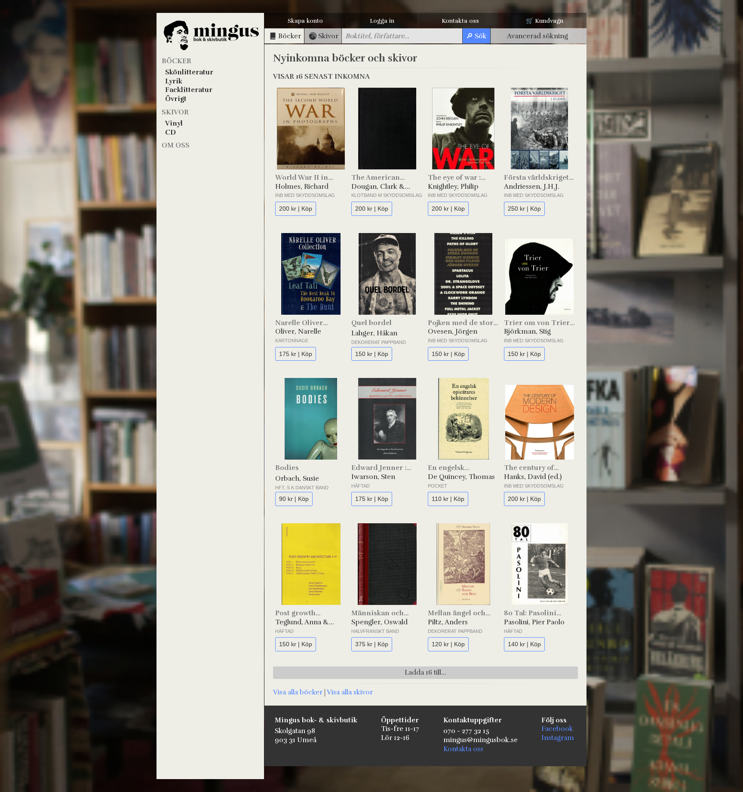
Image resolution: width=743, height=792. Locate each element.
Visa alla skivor (350, 692)
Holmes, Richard (302, 186)
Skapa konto (305, 21)
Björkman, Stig (527, 331)
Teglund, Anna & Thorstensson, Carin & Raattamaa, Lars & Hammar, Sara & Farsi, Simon (307, 622)
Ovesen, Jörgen (452, 331)
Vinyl (174, 123)
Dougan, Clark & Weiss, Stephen (378, 186)
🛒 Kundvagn (544, 21)
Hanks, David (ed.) (533, 477)
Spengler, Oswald (379, 622)
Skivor (175, 112)
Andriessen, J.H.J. (531, 186)
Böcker (176, 61)
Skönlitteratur (189, 72)
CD (170, 132)
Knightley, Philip (453, 186)
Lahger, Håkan (374, 333)
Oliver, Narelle (298, 331)
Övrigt (176, 99)
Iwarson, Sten (373, 477)
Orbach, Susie (297, 478)
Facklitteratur (188, 90)
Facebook (557, 728)
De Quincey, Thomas (461, 477)
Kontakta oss (460, 21)
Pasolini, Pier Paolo (534, 622)
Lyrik (173, 81)
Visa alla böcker (297, 692)
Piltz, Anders (448, 622)
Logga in (382, 21)
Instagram (557, 738)
